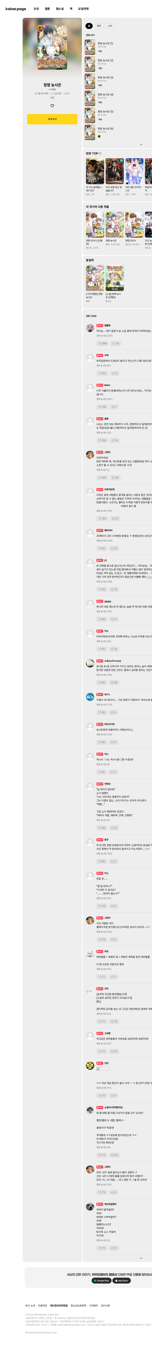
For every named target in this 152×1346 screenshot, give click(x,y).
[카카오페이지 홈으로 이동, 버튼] (16, 9)
